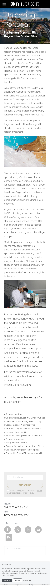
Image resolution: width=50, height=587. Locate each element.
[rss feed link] (9, 537)
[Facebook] (7, 529)
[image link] (25, 4)
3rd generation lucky (16, 506)
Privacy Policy (28, 493)
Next (6, 512)
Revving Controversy (16, 514)
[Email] (38, 529)
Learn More (9, 576)
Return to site (12, 523)
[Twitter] (17, 529)
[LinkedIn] (28, 529)
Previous (7, 504)
